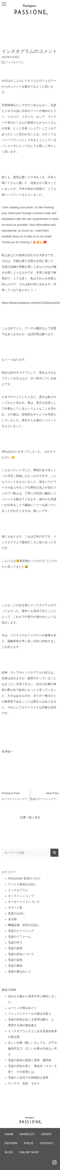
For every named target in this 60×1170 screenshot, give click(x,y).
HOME (9, 1134)
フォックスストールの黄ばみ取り (29, 1013)
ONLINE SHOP (29, 1152)
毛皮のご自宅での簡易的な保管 (28, 1077)
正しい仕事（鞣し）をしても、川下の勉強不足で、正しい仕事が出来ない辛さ (32, 1048)
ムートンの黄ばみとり (22, 1007)
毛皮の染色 (15, 960)
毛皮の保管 (15, 948)
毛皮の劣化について (21, 954)
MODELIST (27, 1134)
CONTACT (47, 1143)
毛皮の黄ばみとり (19, 971)
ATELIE (28, 1143)
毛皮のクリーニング (21, 930)
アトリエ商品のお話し (22, 884)
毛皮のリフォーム (19, 936)
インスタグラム (15, 62)
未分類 (12, 919)
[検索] (54, 853)
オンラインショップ (21, 896)
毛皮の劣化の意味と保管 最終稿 (29, 1060)
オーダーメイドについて (24, 901)
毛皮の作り (15, 942)
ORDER (46, 1134)
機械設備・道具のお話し (24, 925)
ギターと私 (15, 907)
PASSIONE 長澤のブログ (24, 878)
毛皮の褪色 (15, 965)
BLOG (9, 1152)
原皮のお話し (16, 913)
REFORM (11, 1143)
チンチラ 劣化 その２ (24, 1083)
